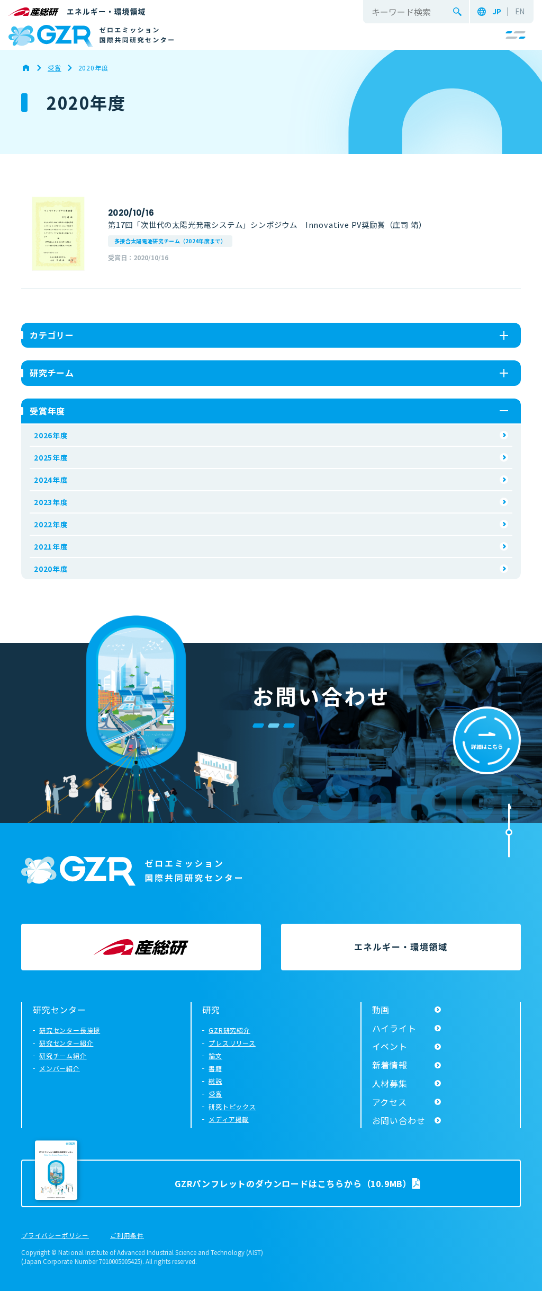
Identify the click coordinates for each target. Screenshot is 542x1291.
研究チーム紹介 (63, 1055)
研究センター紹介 (66, 1042)
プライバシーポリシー (55, 1236)
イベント (390, 1046)
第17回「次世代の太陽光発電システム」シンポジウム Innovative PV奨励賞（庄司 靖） (267, 224)
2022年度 (51, 524)
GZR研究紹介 (229, 1029)
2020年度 (51, 568)
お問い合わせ (399, 1120)
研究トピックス (232, 1106)
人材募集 (390, 1083)
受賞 (215, 1093)
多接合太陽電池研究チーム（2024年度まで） (170, 241)
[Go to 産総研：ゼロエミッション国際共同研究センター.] (31, 68)
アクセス (389, 1101)
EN (520, 11)
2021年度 (51, 546)
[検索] (457, 11)
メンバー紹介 (59, 1068)
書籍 (215, 1068)
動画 (381, 1009)
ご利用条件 (127, 1236)
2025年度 (51, 457)
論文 (215, 1055)
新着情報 (390, 1064)
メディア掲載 (229, 1119)
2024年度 (51, 479)
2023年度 (51, 502)
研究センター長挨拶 (69, 1029)
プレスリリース (232, 1042)
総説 (215, 1080)
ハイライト (394, 1028)
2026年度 (51, 435)
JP (496, 11)
